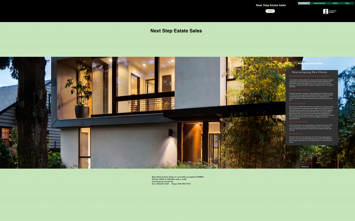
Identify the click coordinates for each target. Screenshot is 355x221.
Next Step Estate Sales (308, 63)
